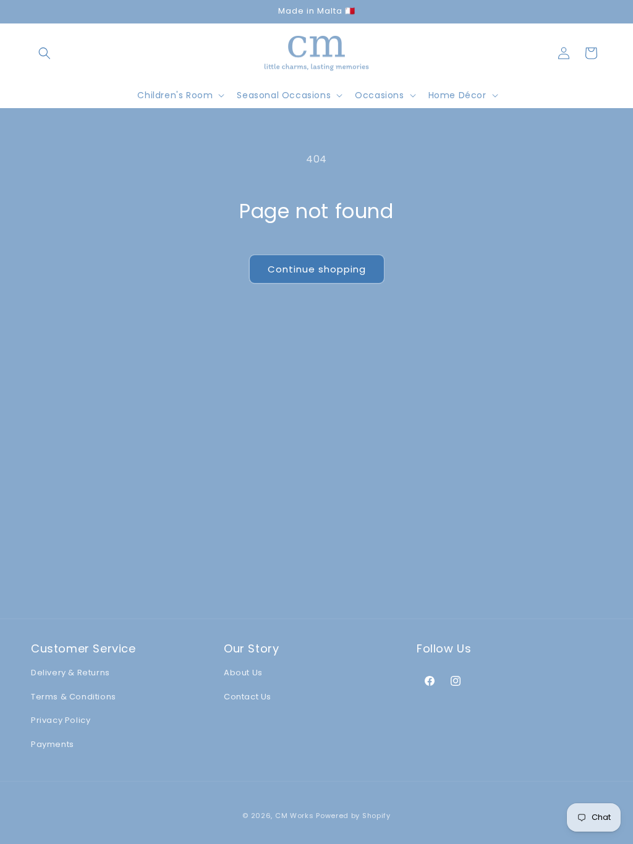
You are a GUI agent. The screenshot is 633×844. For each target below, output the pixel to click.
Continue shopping (317, 269)
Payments (52, 744)
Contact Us (247, 697)
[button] (44, 53)
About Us (243, 672)
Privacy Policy (60, 720)
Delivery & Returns (70, 672)
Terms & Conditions (73, 697)
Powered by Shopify (353, 816)
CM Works (294, 816)
